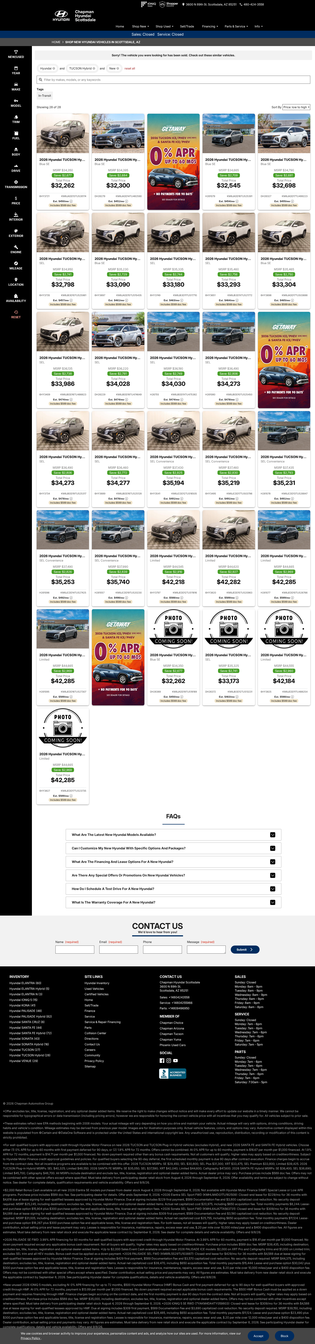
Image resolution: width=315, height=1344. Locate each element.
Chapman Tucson (171, 1034)
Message (201, 942)
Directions (91, 1038)
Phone (147, 942)
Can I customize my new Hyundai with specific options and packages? (129, 848)
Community (92, 1055)
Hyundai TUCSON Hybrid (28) (29, 1055)
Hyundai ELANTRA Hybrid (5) (29, 988)
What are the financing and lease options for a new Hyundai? (122, 862)
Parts (88, 1027)
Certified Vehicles (96, 994)
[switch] (45, 96)
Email (110, 942)
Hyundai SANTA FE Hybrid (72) (30, 1033)
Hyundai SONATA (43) (24, 1038)
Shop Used (163, 26)
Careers (90, 1050)
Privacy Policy (94, 1061)
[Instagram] (169, 1061)
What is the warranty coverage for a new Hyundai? (113, 902)
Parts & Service (235, 26)
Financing (208, 26)
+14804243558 (179, 997)
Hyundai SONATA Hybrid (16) (29, 1044)
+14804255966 (182, 1003)
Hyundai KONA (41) (22, 1005)
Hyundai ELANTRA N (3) (25, 994)
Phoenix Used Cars (173, 1045)
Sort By (276, 107)
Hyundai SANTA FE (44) (25, 1027)
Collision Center (95, 1033)
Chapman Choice (171, 1022)
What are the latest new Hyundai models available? (114, 835)
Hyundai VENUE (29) (23, 1061)
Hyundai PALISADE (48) (25, 1011)
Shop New (139, 26)
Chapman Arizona (172, 1028)
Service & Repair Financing (103, 1022)
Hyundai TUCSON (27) (24, 1050)
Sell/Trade (187, 26)
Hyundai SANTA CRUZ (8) (27, 1022)
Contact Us (92, 1044)
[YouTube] (175, 1061)
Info (257, 26)
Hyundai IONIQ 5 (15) (23, 1000)
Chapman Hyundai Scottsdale (85, 16)
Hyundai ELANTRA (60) (25, 983)
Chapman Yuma (170, 1039)
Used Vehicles (94, 988)
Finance (90, 1011)
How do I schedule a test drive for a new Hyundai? (113, 889)
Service (90, 1016)
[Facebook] (162, 1061)
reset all (130, 68)
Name (67, 942)
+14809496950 (178, 1008)
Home (120, 26)
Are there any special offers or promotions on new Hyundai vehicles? (128, 875)
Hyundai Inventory (97, 983)
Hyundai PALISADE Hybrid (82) (30, 1016)
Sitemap (90, 1066)
